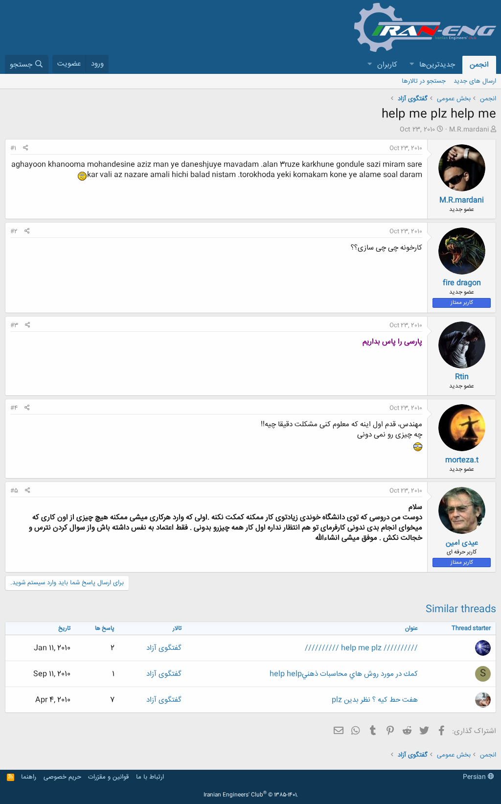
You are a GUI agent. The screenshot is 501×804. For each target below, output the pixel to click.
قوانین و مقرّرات (108, 777)
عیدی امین (462, 543)
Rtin (462, 377)
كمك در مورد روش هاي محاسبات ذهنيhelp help (344, 674)
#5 (14, 491)
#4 (14, 408)
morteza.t (461, 460)
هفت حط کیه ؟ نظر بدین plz (375, 700)
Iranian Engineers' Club (251, 795)
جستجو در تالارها (424, 81)
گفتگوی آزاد (164, 648)
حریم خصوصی (62, 777)
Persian (475, 777)
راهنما (28, 777)
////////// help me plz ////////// (361, 648)
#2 (14, 231)
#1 (13, 148)
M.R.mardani (469, 129)
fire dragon (462, 283)
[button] (411, 65)
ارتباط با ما (150, 777)
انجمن (479, 65)
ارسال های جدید (475, 81)
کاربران (387, 65)
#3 (14, 325)
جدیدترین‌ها (437, 65)
